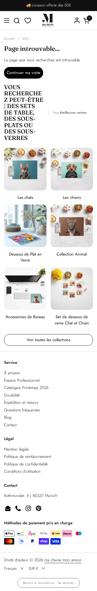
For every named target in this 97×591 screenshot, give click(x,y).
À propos (12, 373)
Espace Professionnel (22, 380)
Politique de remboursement (27, 456)
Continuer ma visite (23, 73)
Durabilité (12, 395)
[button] (16, 20)
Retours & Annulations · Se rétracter (48, 582)
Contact (10, 425)
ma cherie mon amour (62, 560)
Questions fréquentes (22, 410)
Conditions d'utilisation (22, 471)
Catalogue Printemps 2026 (26, 388)
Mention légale (16, 449)
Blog (7, 417)
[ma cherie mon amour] (48, 20)
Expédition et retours (21, 402)
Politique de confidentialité (26, 464)
